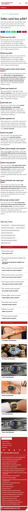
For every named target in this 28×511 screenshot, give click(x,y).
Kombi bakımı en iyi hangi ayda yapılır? (11, 482)
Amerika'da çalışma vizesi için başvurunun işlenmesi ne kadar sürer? (14, 480)
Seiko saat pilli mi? (20, 227)
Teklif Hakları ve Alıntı (7, 445)
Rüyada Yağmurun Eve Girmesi (9, 463)
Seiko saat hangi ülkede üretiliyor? (9, 240)
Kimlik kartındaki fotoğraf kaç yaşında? (11, 490)
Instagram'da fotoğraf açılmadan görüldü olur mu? (14, 468)
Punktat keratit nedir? (7, 484)
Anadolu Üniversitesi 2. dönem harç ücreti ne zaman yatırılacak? (14, 473)
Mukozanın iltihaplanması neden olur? (11, 500)
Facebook (3, 32)
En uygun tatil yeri (6, 488)
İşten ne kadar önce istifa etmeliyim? (11, 496)
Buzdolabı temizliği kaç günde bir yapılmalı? (12, 494)
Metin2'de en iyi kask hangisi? (9, 477)
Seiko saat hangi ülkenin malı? (8, 238)
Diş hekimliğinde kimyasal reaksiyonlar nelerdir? (13, 470)
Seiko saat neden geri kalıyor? (18, 225)
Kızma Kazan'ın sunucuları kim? (9, 466)
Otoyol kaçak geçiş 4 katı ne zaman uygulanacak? (13, 457)
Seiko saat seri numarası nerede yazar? (10, 230)
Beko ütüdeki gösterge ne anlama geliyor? (12, 459)
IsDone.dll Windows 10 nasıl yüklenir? (11, 475)
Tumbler (19, 32)
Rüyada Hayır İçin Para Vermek (9, 498)
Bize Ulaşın (4, 447)
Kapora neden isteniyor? (8, 486)
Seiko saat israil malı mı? (7, 232)
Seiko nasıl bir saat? (5, 243)
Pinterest (24, 32)
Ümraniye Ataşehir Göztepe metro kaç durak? (13, 492)
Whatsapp (13, 32)
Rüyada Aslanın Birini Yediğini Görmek (11, 504)
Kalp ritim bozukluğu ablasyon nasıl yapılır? (12, 502)
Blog (8, 14)
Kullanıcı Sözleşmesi (6, 443)
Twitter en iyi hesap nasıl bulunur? (10, 461)
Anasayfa (3, 7)
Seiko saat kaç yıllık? (14, 14)
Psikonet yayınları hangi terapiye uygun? (11, 464)
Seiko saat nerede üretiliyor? (7, 227)
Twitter (8, 32)
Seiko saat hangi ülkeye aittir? (8, 235)
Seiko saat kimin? (5, 225)
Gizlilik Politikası (5, 441)
